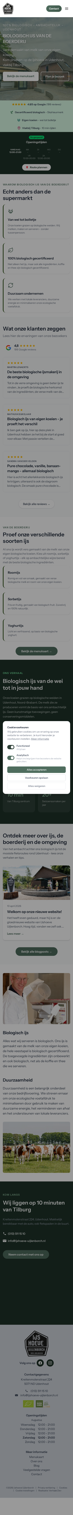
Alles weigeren (36, 786)
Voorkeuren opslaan (36, 777)
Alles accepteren (36, 769)
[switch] (10, 758)
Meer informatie (40, 738)
